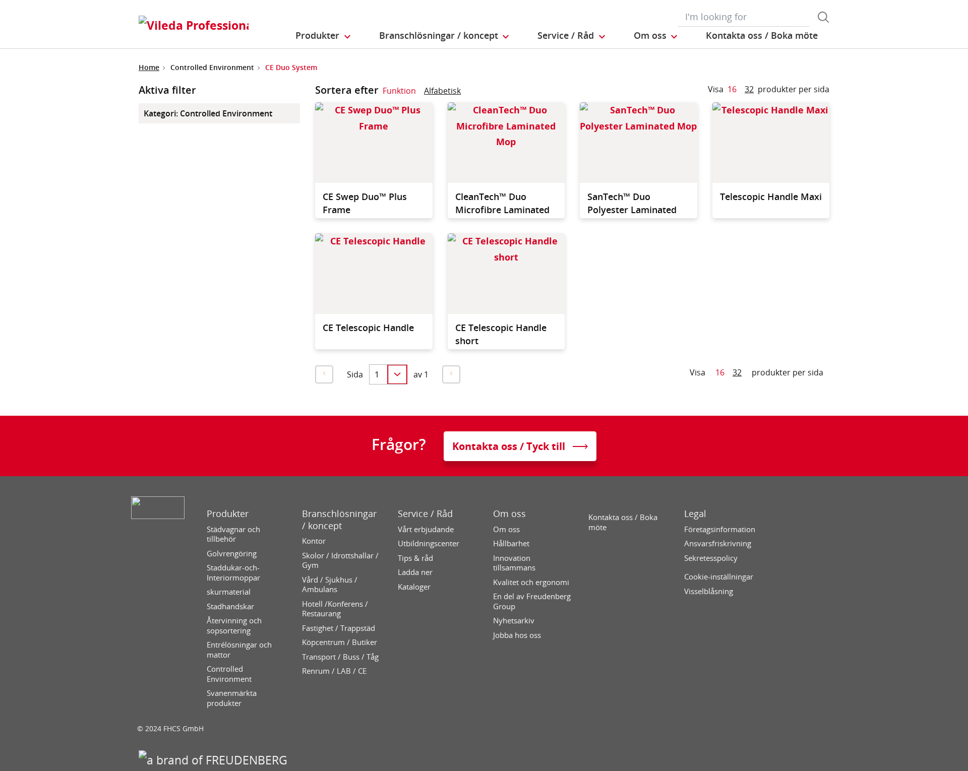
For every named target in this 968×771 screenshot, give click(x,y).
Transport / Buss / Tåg (340, 657)
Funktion (399, 90)
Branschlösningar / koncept (339, 519)
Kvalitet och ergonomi (531, 582)
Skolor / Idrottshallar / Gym (340, 560)
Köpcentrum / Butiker (339, 642)
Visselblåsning (708, 591)
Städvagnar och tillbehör (233, 534)
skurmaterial (229, 592)
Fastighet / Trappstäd (338, 628)
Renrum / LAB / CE (334, 671)
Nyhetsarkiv (513, 620)
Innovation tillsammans (514, 563)
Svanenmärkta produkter (232, 698)
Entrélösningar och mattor (239, 650)
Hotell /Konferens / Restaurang (335, 609)
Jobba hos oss (517, 635)
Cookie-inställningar (718, 577)
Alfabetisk (442, 90)
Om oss (509, 514)
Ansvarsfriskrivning (717, 543)
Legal (695, 514)
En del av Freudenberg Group (532, 601)
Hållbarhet (511, 543)
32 (749, 89)
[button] (324, 35)
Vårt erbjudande (426, 529)
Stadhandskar (230, 606)
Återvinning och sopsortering (234, 625)
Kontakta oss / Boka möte (622, 522)
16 (732, 89)
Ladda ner (415, 572)
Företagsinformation (719, 529)
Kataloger (414, 587)
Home (149, 67)
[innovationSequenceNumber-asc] (469, 93)
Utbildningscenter (428, 543)
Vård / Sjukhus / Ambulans (329, 585)
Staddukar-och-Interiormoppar (233, 573)
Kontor (314, 541)
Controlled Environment (229, 674)
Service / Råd (425, 514)
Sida (355, 374)
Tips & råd (415, 558)
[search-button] (823, 17)
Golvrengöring (232, 553)
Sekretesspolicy (711, 558)
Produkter (228, 514)
